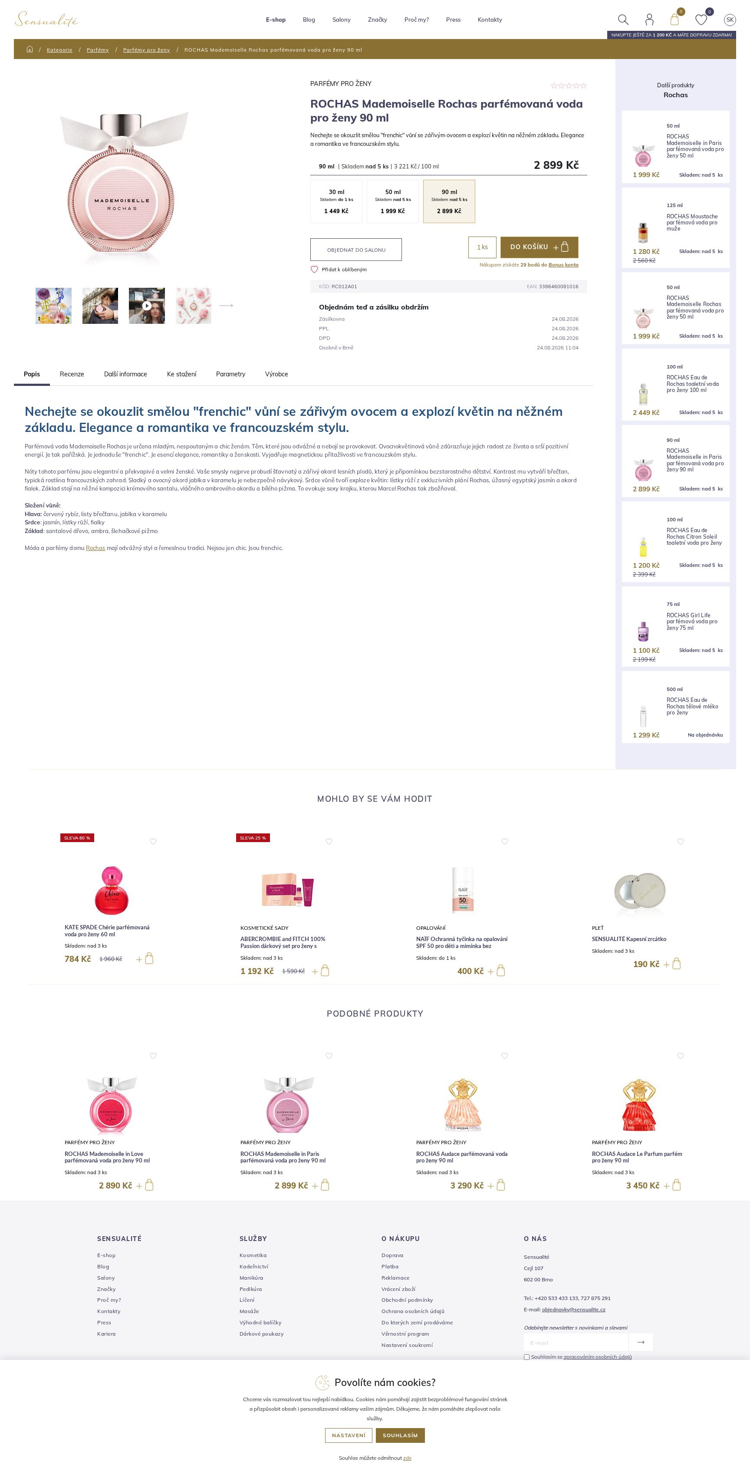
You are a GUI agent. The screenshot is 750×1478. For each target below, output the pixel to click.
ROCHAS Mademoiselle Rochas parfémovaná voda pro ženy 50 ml (695, 307)
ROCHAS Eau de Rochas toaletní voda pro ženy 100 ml (693, 384)
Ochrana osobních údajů (413, 1311)
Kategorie (59, 50)
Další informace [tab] (125, 374)
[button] (153, 839)
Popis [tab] (32, 374)
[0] (674, 18)
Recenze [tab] (72, 374)
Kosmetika (253, 1255)
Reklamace (396, 1277)
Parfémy (98, 50)
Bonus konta (564, 265)
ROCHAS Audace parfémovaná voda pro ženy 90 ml (462, 1158)
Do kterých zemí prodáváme (417, 1322)
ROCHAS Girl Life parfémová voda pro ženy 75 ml (692, 621)
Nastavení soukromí (407, 1345)
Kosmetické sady (264, 928)
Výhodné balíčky (261, 1322)
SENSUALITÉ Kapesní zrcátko (629, 939)
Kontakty (490, 19)
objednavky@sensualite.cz (573, 1309)
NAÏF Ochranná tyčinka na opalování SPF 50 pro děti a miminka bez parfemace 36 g (461, 946)
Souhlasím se (581, 1356)
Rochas (95, 547)
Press (453, 19)
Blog (309, 19)
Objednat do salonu (356, 250)
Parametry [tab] (230, 374)
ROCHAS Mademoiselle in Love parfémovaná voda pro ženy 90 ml (107, 1158)
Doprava (393, 1255)
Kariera (106, 1333)
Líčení (247, 1300)
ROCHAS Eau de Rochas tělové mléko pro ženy (692, 706)
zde (407, 1458)
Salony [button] (341, 19)
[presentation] (225, 305)
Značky (377, 19)
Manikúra (251, 1277)
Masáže (249, 1311)
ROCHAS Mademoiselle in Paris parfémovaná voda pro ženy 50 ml (695, 146)
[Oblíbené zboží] (701, 18)
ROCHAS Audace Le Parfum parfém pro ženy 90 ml (637, 1158)
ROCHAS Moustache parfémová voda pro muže (692, 223)
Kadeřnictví (254, 1266)
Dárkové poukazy (262, 1333)
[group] (111, 905)
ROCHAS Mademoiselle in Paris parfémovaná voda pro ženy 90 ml (695, 460)
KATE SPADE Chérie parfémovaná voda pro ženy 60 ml (107, 931)
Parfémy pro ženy (146, 50)
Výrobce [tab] (276, 374)
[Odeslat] (640, 1342)
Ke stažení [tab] (181, 374)
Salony (106, 1277)
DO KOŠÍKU (529, 247)
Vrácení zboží (399, 1289)
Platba (390, 1266)
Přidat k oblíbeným (344, 269)
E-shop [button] (276, 19)
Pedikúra (251, 1289)
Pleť (598, 928)
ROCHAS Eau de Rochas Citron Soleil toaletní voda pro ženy (694, 536)
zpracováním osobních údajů (598, 1356)
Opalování (430, 928)
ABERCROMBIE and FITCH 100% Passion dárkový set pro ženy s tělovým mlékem (283, 946)
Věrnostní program (406, 1333)
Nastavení (348, 1435)
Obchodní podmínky (407, 1300)
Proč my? (417, 19)
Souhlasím (400, 1435)
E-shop (106, 1255)
